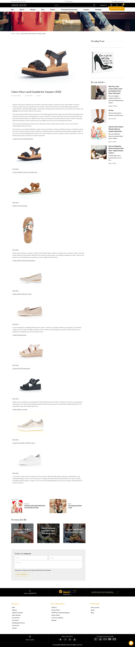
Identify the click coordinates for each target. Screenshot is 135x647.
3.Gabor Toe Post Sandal (19, 206)
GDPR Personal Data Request (60, 612)
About (93, 610)
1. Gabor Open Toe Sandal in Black (22, 139)
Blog (17, 33)
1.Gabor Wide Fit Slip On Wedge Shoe (23, 260)
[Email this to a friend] (55, 95)
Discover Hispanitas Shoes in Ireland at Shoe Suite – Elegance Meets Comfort (116, 149)
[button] (131, 643)
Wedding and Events (18, 623)
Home (13, 33)
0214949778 (32, 593)
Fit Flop (111, 110)
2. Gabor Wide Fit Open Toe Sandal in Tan (24, 172)
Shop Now (15, 169)
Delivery (54, 607)
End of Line (15, 625)
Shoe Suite (67, 645)
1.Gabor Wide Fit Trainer (20, 409)
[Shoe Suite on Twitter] (60, 639)
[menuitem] (12, 9)
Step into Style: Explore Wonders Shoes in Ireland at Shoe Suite (116, 129)
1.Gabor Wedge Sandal (19, 335)
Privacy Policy (55, 610)
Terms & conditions (57, 618)
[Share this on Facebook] (47, 95)
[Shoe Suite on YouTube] (74, 639)
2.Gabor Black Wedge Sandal (21, 368)
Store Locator (95, 607)
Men (13, 607)
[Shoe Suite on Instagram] (69, 639)
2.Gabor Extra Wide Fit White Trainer (23, 443)
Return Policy (55, 615)
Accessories (16, 618)
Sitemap (53, 620)
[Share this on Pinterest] (51, 95)
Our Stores (15, 620)
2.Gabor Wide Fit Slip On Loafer (22, 294)
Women (14, 610)
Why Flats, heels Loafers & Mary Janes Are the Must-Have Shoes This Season (115, 90)
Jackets (14, 628)
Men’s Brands (16, 615)
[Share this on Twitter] (43, 95)
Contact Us (103, 5)
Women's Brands (17, 612)
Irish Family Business (116, 9)
